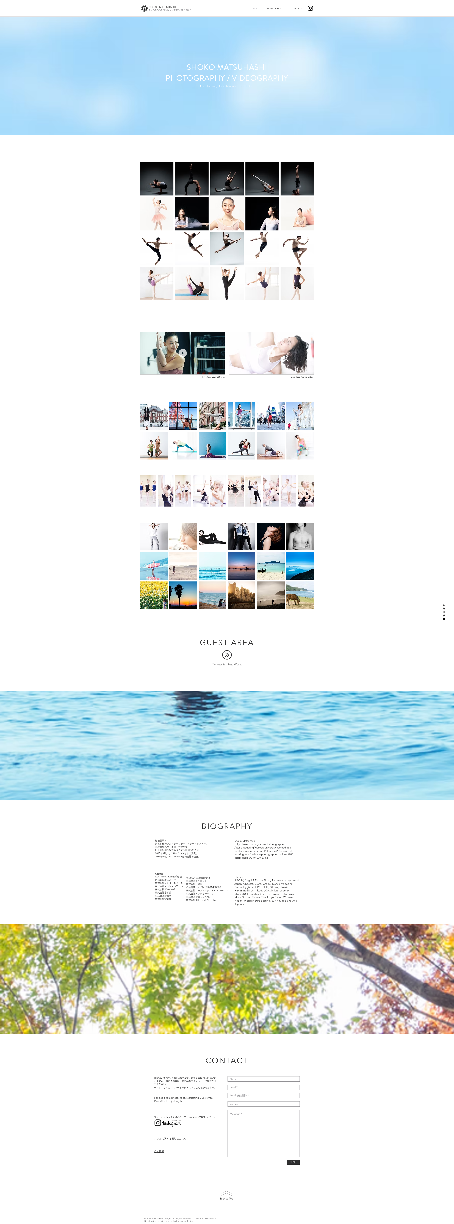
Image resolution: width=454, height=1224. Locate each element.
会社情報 (159, 1151)
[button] (156, 178)
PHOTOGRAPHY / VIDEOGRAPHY (170, 10)
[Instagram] (310, 8)
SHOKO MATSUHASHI (162, 7)
